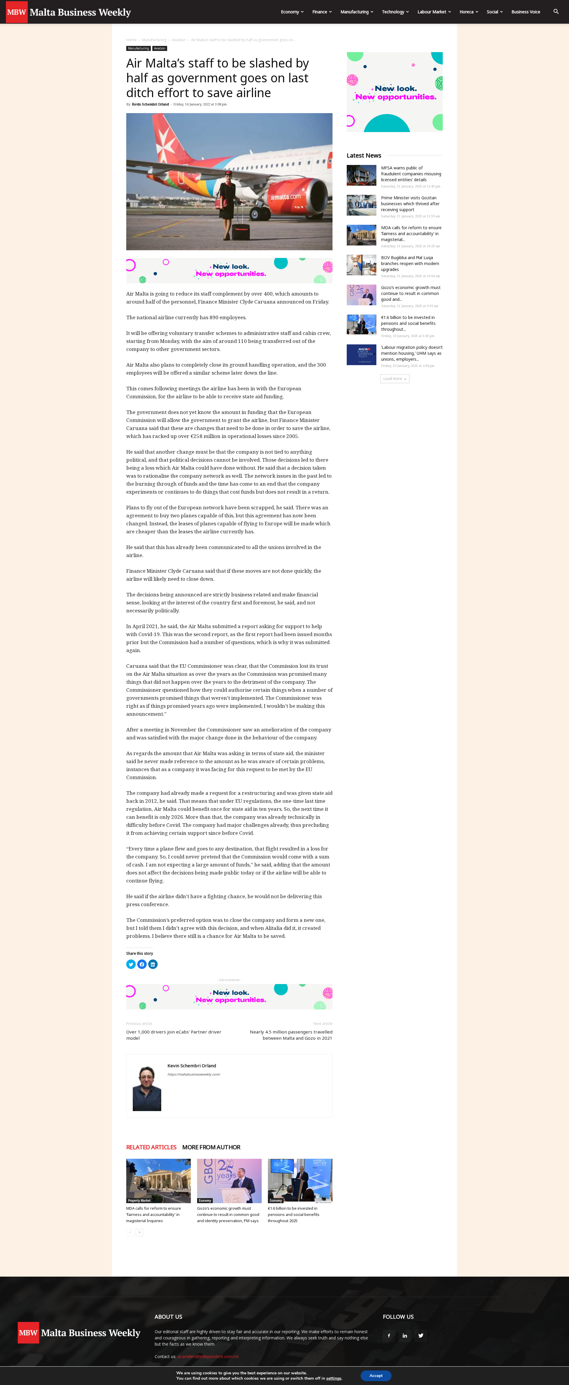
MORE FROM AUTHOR (211, 1147)
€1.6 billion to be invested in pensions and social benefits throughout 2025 (293, 1214)
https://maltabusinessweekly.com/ (193, 1074)
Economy (290, 12)
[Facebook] (389, 1336)
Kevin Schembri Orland (150, 104)
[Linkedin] (405, 1336)
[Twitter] (421, 1336)
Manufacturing (355, 12)
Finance (319, 12)
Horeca (467, 12)
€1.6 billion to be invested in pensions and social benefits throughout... (408, 323)
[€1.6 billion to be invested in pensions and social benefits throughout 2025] (300, 1181)
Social (492, 12)
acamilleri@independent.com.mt (208, 1356)
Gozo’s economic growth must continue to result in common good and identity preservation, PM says (228, 1214)
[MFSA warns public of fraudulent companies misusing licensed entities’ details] (361, 175)
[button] (556, 12)
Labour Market (432, 12)
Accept (376, 1375)
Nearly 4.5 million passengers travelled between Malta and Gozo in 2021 (291, 1035)
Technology (393, 12)
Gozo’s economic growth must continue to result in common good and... (411, 293)
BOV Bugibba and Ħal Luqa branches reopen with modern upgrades (410, 263)
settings (333, 1378)
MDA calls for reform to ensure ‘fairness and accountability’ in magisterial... (411, 233)
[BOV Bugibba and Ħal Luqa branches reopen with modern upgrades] (361, 265)
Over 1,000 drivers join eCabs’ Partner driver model (173, 1035)
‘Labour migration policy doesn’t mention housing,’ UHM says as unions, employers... (412, 353)
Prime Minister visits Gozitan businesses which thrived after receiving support (410, 203)
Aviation (179, 39)
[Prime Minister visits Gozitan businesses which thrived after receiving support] (361, 205)
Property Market (139, 1200)
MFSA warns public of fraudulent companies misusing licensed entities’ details (411, 173)
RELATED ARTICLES (151, 1147)
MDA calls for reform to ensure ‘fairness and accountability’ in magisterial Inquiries (153, 1214)
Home (131, 39)
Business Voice (526, 12)
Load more (392, 378)
